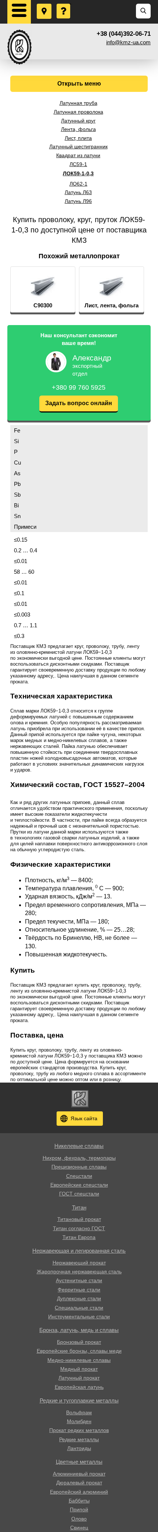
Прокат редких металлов (79, 1430)
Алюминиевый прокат (79, 1474)
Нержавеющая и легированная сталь (79, 1251)
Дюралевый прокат (79, 1483)
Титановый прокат (79, 1219)
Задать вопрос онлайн (78, 403)
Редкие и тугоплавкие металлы (79, 1400)
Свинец (79, 1528)
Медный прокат (79, 1369)
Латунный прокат (79, 1378)
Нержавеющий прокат (79, 1263)
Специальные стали (79, 1308)
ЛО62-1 (78, 184)
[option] (42, 289)
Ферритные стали (79, 1290)
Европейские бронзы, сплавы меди (79, 1351)
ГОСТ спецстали (79, 1194)
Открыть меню (79, 83)
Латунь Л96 (78, 201)
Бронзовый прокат (79, 1342)
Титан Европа (79, 1237)
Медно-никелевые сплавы (79, 1360)
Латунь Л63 (78, 192)
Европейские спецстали (79, 1185)
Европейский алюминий (79, 1492)
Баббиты (79, 1501)
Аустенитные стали (79, 1280)
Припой (79, 1509)
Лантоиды (79, 1448)
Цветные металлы (79, 1462)
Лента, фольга (78, 129)
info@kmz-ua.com (128, 42)
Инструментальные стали (79, 1316)
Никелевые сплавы (79, 1146)
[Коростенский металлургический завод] (19, 47)
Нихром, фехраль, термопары (79, 1158)
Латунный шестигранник (78, 146)
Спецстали (79, 1176)
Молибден (79, 1421)
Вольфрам (79, 1412)
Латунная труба (78, 103)
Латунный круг (78, 121)
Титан (79, 1207)
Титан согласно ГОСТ (79, 1228)
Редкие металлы (79, 1439)
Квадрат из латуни (78, 155)
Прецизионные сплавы (79, 1167)
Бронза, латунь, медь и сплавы (79, 1330)
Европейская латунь (79, 1387)
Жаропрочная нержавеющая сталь (79, 1271)
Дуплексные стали (79, 1298)
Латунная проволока (78, 112)
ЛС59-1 (78, 164)
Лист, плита (78, 138)
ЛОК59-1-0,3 (78, 173)
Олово (79, 1519)
